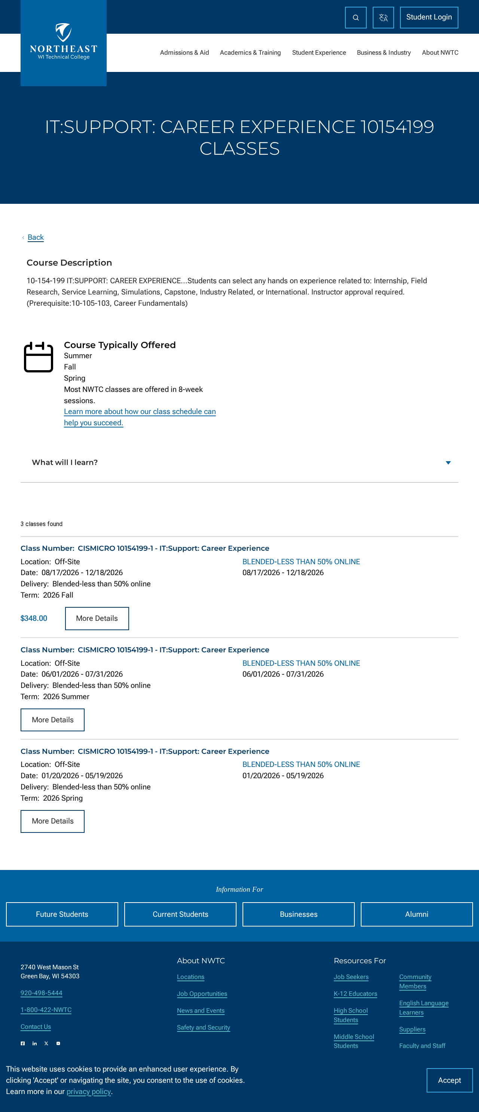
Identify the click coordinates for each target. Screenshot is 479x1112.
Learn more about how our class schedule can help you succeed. (140, 417)
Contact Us (36, 1026)
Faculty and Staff (422, 1045)
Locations (190, 976)
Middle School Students (354, 1041)
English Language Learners (424, 1008)
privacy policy (89, 1091)
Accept (449, 1080)
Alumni (416, 914)
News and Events (201, 1010)
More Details (97, 618)
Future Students (62, 914)
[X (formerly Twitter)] (46, 1043)
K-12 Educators (355, 993)
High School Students (351, 1015)
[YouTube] (58, 1043)
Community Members (415, 981)
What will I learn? (65, 462)
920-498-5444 (41, 993)
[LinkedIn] (35, 1043)
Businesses (299, 914)
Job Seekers (351, 976)
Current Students (180, 914)
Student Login (429, 17)
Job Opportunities (202, 993)
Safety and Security (203, 1027)
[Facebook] (23, 1043)
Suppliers (412, 1029)
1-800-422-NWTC (46, 1009)
